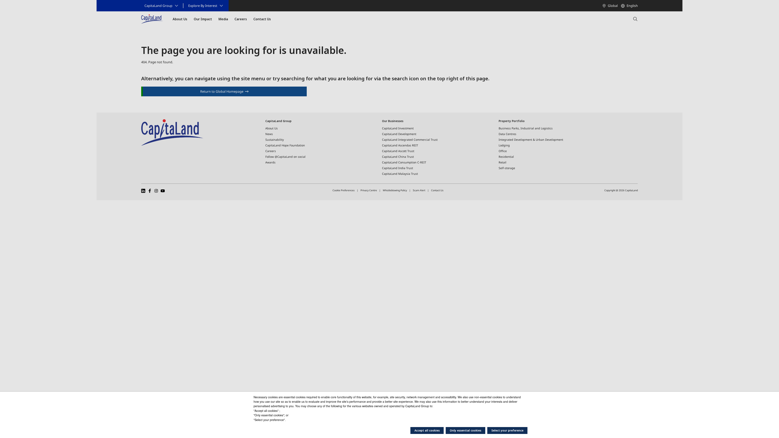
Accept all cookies (427, 430)
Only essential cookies (465, 430)
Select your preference (507, 430)
